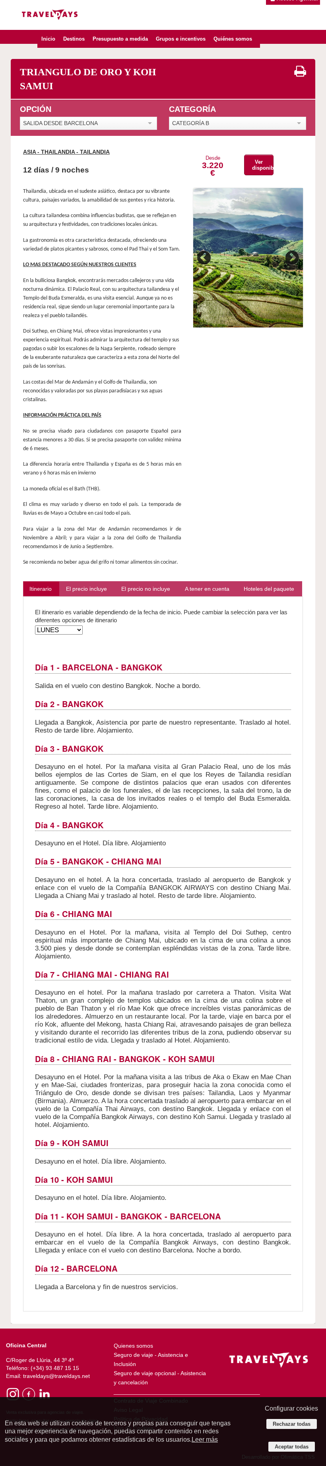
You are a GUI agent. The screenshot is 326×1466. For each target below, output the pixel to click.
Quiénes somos (232, 39)
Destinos (74, 39)
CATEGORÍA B (190, 123)
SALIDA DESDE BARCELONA (60, 123)
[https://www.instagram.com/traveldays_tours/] (13, 1393)
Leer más (205, 1439)
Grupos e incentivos (181, 39)
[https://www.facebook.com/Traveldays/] (28, 1393)
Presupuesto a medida (120, 39)
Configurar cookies (291, 1408)
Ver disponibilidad (263, 165)
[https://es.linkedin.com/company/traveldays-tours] (44, 1393)
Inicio (48, 39)
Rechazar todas (291, 1424)
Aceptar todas (292, 1447)
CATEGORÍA (192, 109)
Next (291, 258)
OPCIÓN (35, 109)
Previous (205, 258)
